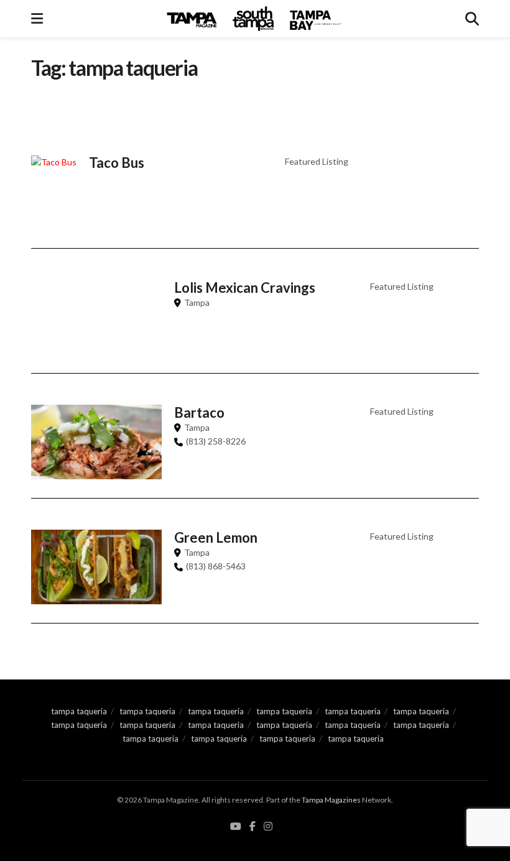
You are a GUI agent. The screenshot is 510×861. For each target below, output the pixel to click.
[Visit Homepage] (254, 18)
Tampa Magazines (331, 799)
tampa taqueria (79, 711)
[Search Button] (472, 18)
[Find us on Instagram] (268, 826)
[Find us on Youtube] (235, 826)
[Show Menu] (37, 18)
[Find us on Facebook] (252, 826)
